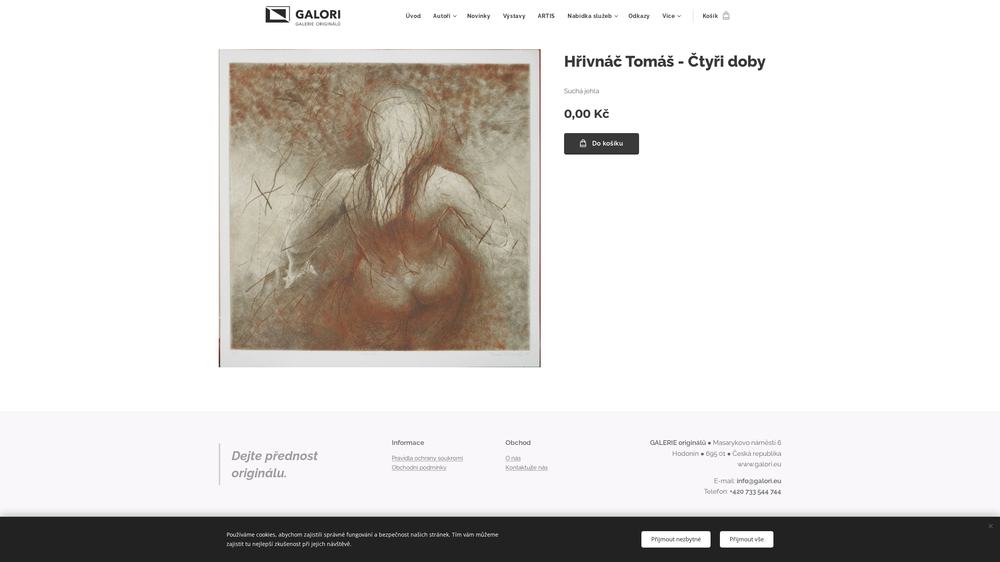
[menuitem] (415, 16)
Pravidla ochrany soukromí (427, 458)
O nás (513, 458)
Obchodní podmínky (419, 467)
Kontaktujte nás (526, 467)
